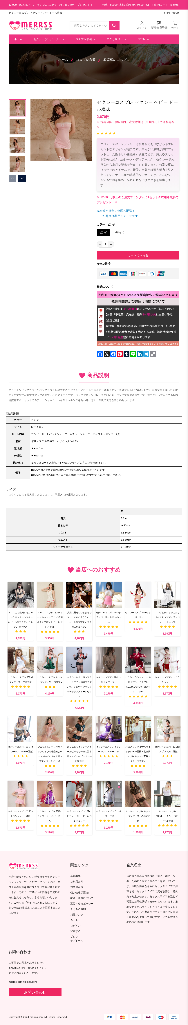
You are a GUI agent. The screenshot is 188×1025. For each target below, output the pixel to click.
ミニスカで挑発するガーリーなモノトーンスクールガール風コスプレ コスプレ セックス (20, 619)
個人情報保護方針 (80, 892)
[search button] (114, 25)
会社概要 (75, 876)
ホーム (18, 39)
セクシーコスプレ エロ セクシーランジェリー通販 (20, 749)
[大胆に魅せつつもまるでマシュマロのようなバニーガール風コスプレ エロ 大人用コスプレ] (79, 595)
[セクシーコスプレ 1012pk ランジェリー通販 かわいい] (109, 595)
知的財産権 (76, 887)
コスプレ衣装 (84, 39)
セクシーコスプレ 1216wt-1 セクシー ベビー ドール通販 (167, 816)
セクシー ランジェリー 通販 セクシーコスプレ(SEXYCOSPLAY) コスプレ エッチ (138, 684)
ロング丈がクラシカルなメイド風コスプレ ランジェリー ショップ (167, 617)
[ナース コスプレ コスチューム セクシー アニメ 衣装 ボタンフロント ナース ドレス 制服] (50, 595)
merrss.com (37, 1017)
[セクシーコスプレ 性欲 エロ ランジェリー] (109, 660)
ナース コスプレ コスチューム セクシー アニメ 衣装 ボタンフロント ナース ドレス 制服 (50, 619)
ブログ (74, 936)
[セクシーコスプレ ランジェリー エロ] (109, 794)
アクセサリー (115, 39)
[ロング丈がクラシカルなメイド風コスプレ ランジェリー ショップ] (167, 595)
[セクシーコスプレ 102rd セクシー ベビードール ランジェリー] (79, 794)
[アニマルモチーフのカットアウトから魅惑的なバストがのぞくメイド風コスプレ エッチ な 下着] (50, 729)
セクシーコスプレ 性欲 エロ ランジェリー (108, 679)
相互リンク (76, 914)
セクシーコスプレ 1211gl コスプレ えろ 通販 (167, 749)
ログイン (75, 925)
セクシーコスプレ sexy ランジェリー (138, 615)
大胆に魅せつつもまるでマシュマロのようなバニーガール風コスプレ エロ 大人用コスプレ (79, 619)
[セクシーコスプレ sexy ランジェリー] (138, 595)
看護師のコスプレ (116, 60)
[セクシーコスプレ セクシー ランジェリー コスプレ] (50, 660)
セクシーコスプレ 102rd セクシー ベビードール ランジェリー (79, 816)
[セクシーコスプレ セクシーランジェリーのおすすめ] (138, 794)
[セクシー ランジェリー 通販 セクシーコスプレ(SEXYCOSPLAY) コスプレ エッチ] (138, 660)
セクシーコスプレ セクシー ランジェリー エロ (108, 749)
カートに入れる (138, 255)
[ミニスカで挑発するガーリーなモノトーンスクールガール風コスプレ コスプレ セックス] (21, 595)
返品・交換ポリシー (81, 903)
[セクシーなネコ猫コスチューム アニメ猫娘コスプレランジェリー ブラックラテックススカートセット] (79, 660)
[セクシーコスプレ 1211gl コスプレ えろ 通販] (167, 729)
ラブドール (76, 941)
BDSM (142, 39)
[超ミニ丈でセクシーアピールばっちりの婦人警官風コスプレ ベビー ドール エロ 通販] (79, 729)
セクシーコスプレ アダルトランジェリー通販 (20, 813)
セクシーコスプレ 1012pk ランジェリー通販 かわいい (109, 617)
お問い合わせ (171, 13)
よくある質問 (78, 909)
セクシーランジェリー (47, 39)
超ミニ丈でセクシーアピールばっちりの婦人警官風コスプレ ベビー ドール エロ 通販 (79, 754)
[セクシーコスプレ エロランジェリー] (167, 660)
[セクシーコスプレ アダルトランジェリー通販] (21, 794)
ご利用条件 (76, 881)
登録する (75, 931)
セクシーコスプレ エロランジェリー (167, 679)
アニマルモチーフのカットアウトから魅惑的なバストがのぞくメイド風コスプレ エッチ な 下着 (50, 754)
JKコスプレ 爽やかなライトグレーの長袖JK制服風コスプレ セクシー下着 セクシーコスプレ (138, 754)
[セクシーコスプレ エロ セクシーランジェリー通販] (21, 729)
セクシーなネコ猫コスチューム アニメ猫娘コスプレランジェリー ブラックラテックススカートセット (79, 687)
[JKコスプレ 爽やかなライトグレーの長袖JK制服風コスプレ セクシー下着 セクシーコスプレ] (138, 729)
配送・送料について (81, 898)
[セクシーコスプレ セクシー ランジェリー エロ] (109, 729)
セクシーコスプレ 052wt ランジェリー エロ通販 (20, 679)
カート (74, 920)
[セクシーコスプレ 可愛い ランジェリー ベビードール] (50, 794)
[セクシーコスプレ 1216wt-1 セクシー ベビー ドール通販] (167, 794)
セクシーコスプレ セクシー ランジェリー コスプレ (50, 679)
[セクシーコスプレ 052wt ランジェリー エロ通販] (21, 660)
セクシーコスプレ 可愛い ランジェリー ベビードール (49, 816)
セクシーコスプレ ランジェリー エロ (108, 813)
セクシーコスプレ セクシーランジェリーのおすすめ (138, 816)
